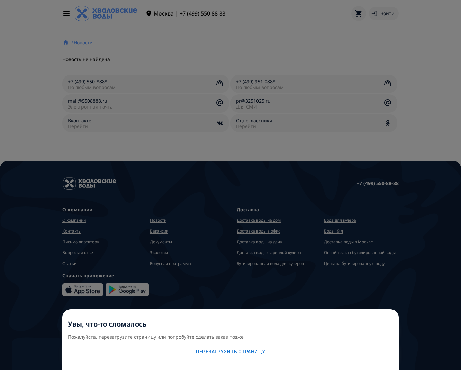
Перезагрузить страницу (230, 351)
